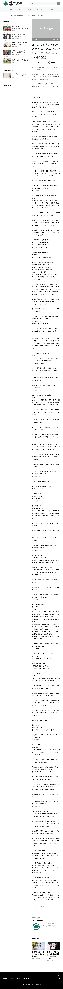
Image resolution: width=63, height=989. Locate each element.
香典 (47, 906)
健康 (29, 9)
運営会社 (5, 978)
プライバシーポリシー (15, 978)
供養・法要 (42, 906)
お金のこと (40, 9)
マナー (37, 906)
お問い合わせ (26, 978)
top (58, 975)
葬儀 (11, 9)
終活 (20, 9)
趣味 (51, 9)
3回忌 (33, 906)
